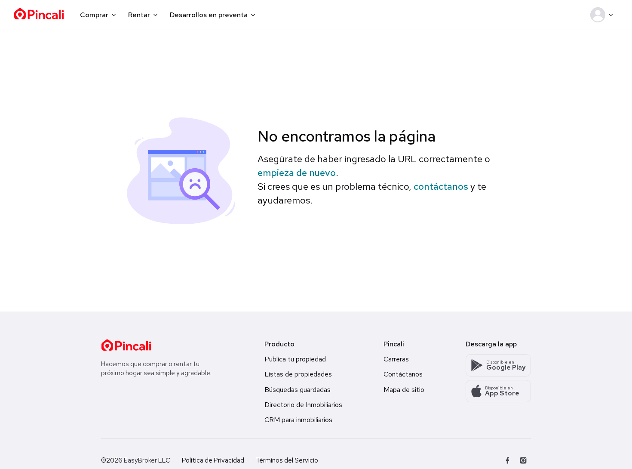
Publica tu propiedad (295, 359)
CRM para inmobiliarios (298, 419)
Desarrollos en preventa (209, 14)
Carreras (396, 359)
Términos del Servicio (287, 460)
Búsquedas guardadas (297, 389)
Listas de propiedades (298, 374)
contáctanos (441, 186)
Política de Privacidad (213, 460)
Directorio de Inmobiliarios (303, 404)
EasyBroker (140, 460)
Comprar (94, 14)
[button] (603, 15)
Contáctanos (403, 374)
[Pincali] (126, 345)
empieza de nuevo (297, 173)
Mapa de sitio (403, 389)
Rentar (139, 14)
